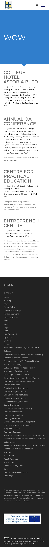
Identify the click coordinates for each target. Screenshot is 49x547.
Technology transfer (17, 236)
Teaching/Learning (31, 103)
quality (22, 103)
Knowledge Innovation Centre (16, 374)
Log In (6, 324)
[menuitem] (36, 5)
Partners (7, 344)
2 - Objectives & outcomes (21, 131)
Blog (6, 303)
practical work (28, 100)
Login (6, 330)
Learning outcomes (12, 418)
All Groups (8, 300)
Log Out (7, 327)
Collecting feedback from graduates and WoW (20, 148)
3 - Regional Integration (26, 87)
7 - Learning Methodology (27, 186)
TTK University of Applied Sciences (19, 381)
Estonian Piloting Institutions (16, 394)
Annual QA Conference (20, 121)
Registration (9, 455)
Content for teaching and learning (18, 408)
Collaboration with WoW (28, 95)
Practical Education (21, 194)
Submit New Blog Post (13, 465)
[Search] (36, 5)
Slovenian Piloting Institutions (16, 401)
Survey (7, 469)
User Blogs (8, 475)
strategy (6, 153)
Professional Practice (11, 103)
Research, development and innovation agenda (24, 435)
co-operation (14, 95)
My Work (7, 341)
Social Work (33, 194)
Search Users (9, 462)
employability (8, 98)
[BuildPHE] (20, 5)
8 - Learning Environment (19, 92)
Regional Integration (12, 432)
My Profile (8, 337)
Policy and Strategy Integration (17, 425)
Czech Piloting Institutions (15, 391)
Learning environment (13, 411)
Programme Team (12, 428)
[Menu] (41, 5)
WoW (5, 106)
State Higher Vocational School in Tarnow (21, 378)
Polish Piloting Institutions (15, 398)
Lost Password (10, 334)
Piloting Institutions (12, 384)
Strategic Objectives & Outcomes (18, 448)
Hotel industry (19, 98)
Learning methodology (13, 415)
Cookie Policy (9, 285)
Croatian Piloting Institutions (16, 388)
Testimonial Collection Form (16, 472)
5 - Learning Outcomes (22, 137)
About (6, 297)
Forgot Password (11, 314)
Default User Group (12, 310)
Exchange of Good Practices (22, 150)
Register (7, 452)
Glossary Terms (11, 317)
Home (6, 320)
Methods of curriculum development (19, 421)
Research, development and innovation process (24, 445)
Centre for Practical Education (19, 176)
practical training (16, 100)
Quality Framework (12, 405)
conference (8, 150)
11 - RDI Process (24, 231)
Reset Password (11, 459)
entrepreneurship (26, 233)
